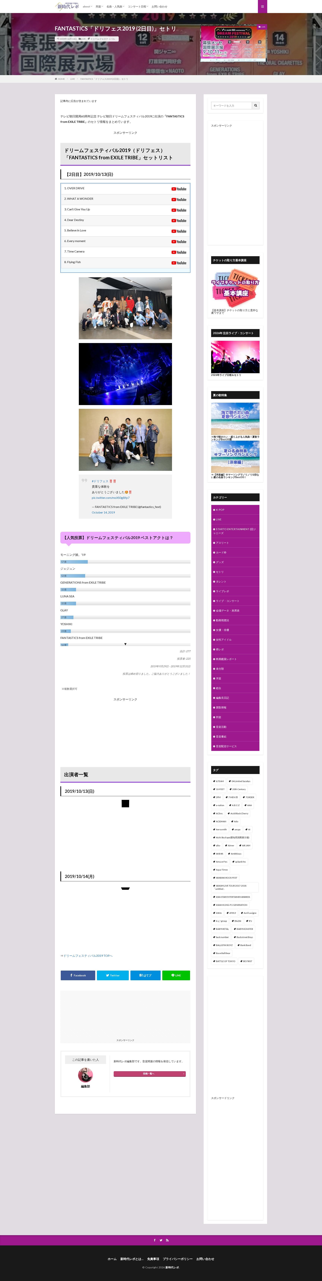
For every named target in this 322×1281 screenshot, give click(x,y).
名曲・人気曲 (114, 6)
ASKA (219, 913)
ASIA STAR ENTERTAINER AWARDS (233, 896)
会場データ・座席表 (227, 610)
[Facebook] (78, 975)
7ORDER (250, 797)
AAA (249, 805)
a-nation (220, 805)
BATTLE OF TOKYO (225, 961)
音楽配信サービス (226, 746)
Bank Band (245, 945)
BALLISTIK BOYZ (224, 945)
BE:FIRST (247, 961)
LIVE (83, 38)
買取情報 (221, 707)
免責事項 (153, 1259)
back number (222, 937)
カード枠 (221, 552)
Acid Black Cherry (239, 813)
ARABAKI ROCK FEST (226, 877)
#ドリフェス (100, 481)
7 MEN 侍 (233, 797)
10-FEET (220, 789)
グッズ (220, 562)
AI (249, 829)
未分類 (220, 668)
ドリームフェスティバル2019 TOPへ (88, 955)
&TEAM (220, 781)
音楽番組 (221, 736)
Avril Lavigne (250, 913)
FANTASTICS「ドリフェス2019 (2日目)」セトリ (104, 79)
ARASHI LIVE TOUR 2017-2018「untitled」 (229, 887)
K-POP (220, 509)
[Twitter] (113, 975)
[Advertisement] (125, 728)
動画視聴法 (222, 620)
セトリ (220, 571)
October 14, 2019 (103, 512)
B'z (250, 921)
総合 (218, 688)
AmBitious (236, 853)
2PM (218, 797)
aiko (218, 845)
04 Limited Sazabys (241, 781)
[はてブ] (145, 975)
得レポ (220, 649)
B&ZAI (238, 921)
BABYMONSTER (245, 929)
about (86, 6)
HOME (61, 79)
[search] (256, 105)
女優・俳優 (222, 629)
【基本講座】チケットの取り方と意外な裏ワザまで (234, 311)
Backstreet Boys (245, 937)
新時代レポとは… (131, 1259)
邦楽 (98, 6)
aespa (237, 829)
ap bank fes (240, 861)
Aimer (231, 845)
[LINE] (176, 975)
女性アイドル (224, 639)
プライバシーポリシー (178, 1259)
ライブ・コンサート (227, 600)
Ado (236, 821)
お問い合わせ (159, 6)
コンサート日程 (137, 6)
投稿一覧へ (148, 1073)
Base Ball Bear (223, 953)
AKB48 (219, 853)
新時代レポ (172, 1267)
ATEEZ (232, 913)
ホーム (112, 1259)
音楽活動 (221, 726)
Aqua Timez (222, 869)
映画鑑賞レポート (226, 659)
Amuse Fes (221, 861)
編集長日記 (222, 697)
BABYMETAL (222, 929)
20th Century (239, 789)
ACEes (219, 813)
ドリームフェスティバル (102, 38)
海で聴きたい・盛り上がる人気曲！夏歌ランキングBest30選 (235, 438)
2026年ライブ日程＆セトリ (226, 374)
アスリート (222, 542)
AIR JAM (246, 845)
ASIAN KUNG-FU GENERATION (231, 905)
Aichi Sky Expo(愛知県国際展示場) (232, 837)
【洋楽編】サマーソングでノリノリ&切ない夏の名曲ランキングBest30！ (235, 476)
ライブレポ (222, 591)
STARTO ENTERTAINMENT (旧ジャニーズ (234, 531)
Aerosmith (221, 829)
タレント (221, 581)
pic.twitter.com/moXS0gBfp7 (111, 497)
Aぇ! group (221, 921)
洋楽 (218, 678)
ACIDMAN (221, 821)
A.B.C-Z (235, 805)
